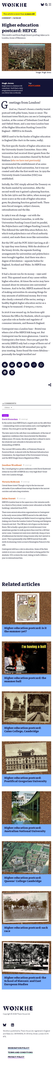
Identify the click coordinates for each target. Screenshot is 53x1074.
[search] (46, 4)
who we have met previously (25, 160)
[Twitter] (42, 4)
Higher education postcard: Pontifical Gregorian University (25, 779)
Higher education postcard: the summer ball (25, 680)
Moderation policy (18, 1048)
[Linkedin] (11, 1024)
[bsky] (6, 1024)
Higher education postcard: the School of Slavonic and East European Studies (25, 981)
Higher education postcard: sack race (26, 929)
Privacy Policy (16, 1057)
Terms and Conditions (20, 1052)
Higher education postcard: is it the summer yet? (25, 630)
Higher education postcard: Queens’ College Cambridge (23, 879)
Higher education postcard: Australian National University (25, 829)
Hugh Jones (8, 83)
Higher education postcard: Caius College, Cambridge (22, 730)
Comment (6, 18)
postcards (34, 86)
